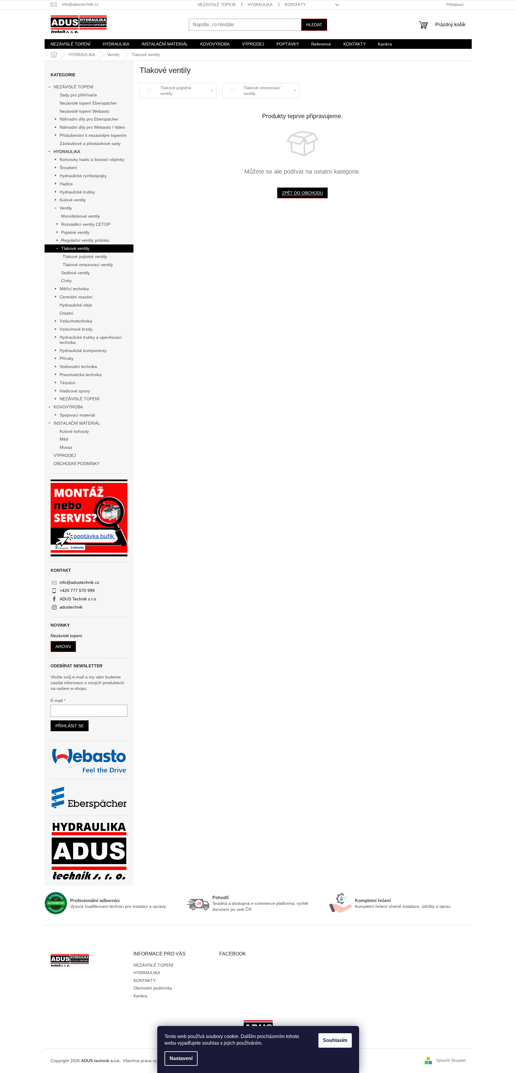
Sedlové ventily (75, 272)
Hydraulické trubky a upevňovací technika (91, 340)
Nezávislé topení (66, 636)
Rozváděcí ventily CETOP (85, 224)
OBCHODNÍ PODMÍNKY (77, 463)
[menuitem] (70, 44)
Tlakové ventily (75, 248)
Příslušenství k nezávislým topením (93, 135)
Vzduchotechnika (76, 321)
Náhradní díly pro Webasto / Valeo (92, 127)
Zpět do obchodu (302, 192)
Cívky (66, 280)
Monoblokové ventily (80, 216)
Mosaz (66, 447)
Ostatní (66, 313)
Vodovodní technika (78, 366)
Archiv (63, 646)
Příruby (66, 358)
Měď (64, 439)
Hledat (314, 24)
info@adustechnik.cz (79, 582)
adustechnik (71, 607)
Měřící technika (74, 288)
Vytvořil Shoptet (451, 1060)
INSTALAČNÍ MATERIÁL (77, 423)
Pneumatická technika (81, 374)
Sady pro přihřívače (78, 95)
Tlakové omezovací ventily (88, 264)
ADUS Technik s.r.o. (78, 598)
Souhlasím (335, 1040)
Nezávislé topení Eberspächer (88, 103)
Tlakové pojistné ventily (85, 256)
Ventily (66, 208)
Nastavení (181, 1058)
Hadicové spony (75, 391)
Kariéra (140, 995)
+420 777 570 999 (77, 590)
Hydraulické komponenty (83, 350)
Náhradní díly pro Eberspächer (89, 119)
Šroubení (68, 167)
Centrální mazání (76, 296)
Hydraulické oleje (76, 305)
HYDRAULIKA (260, 4)
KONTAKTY (295, 4)
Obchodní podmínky (152, 988)
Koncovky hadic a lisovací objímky (92, 159)
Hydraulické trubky (77, 192)
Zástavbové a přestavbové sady (90, 143)
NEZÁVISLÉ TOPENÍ (217, 4)
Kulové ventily (73, 199)
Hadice (66, 183)
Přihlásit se (69, 725)
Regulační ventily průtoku (85, 240)
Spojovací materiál (77, 415)
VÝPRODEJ (65, 455)
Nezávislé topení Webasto (84, 111)
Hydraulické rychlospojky (83, 175)
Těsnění (67, 382)
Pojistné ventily (75, 232)
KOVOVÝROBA (68, 406)
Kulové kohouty (74, 431)
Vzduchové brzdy (76, 329)
